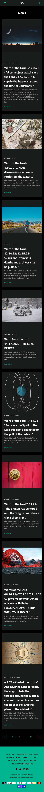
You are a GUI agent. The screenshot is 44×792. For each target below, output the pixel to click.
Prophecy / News (13, 757)
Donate (25, 757)
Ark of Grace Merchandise (22, 764)
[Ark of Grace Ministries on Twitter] (20, 769)
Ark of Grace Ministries (27, 774)
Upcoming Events (15, 760)
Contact (34, 757)
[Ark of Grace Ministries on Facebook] (16, 769)
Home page (10, 754)
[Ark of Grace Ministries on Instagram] (24, 769)
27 (31, 737)
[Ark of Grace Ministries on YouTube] (27, 769)
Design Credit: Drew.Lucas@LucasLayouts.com (22, 777)
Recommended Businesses (27, 754)
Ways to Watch (30, 760)
